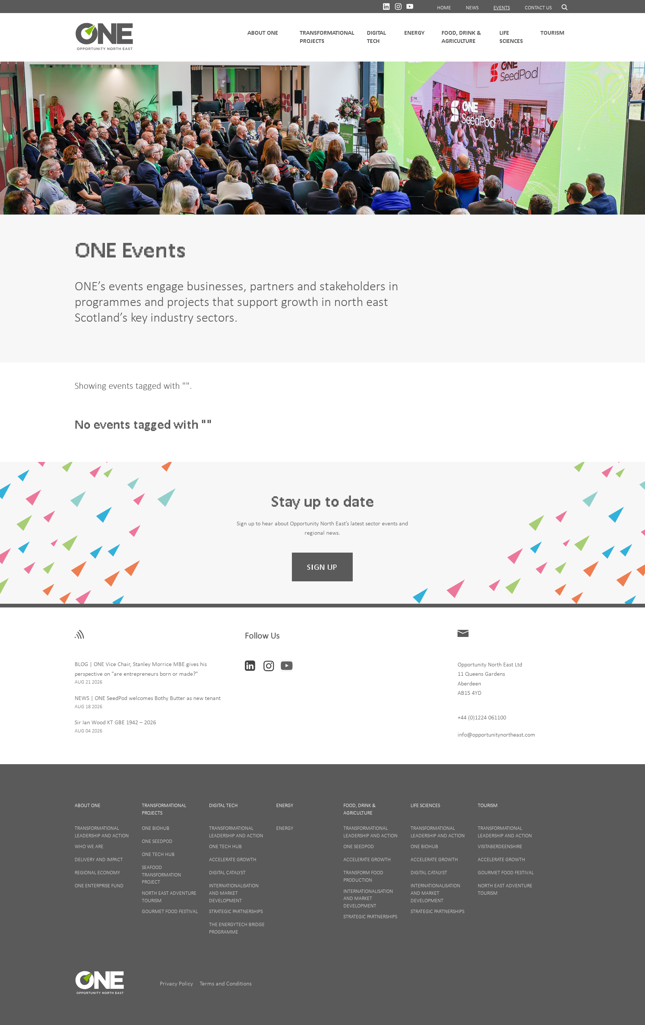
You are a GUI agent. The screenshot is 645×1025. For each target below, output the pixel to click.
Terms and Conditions (226, 983)
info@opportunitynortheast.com (496, 734)
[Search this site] (561, 7)
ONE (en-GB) (104, 37)
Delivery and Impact (99, 859)
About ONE (262, 32)
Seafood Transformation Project (161, 874)
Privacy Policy (177, 983)
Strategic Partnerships (236, 911)
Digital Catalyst (227, 872)
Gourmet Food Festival (170, 911)
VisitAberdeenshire (500, 846)
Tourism (552, 32)
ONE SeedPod (157, 841)
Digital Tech (376, 36)
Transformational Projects (327, 36)
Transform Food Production (363, 876)
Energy (414, 32)
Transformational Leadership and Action (102, 831)
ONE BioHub (155, 828)
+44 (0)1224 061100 (482, 717)
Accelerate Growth (232, 859)
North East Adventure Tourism (169, 896)
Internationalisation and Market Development (234, 892)
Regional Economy (97, 872)
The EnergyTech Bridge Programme (237, 928)
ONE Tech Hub (158, 854)
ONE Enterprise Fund (99, 885)
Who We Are (89, 846)
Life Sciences (511, 36)
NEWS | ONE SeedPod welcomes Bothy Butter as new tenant (148, 697)
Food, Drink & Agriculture (461, 36)
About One (87, 805)
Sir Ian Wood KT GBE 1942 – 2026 (115, 722)
